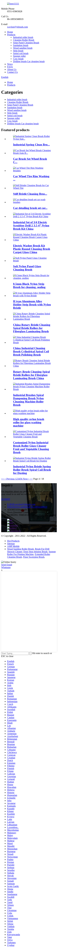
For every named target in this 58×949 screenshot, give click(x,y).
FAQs (10, 66)
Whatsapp (6, 567)
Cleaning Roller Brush (23, 40)
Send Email (6, 564)
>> (31, 479)
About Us (11, 69)
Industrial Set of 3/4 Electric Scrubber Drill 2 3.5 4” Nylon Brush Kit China (31, 225)
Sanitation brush (20, 45)
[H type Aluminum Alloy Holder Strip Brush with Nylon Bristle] (32, 295)
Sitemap (11, 543)
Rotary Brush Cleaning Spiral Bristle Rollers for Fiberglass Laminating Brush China (31, 375)
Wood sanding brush (22, 48)
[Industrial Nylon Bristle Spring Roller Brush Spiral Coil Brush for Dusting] (32, 461)
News (10, 64)
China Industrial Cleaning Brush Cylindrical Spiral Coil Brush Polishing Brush (31, 351)
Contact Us (12, 72)
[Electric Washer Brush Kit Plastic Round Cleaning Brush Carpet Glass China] (32, 240)
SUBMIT (5, 499)
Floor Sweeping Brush (33, 557)
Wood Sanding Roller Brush (20, 549)
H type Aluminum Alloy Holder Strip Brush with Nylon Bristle (32, 304)
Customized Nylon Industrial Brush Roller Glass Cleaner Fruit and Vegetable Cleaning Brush (31, 447)
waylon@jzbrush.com (17, 27)
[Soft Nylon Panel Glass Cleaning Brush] (32, 260)
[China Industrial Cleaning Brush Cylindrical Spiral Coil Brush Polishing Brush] (32, 342)
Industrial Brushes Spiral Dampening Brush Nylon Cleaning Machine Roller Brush (28, 399)
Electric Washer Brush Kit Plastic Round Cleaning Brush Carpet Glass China (31, 249)
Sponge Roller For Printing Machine (31, 553)
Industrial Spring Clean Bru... (31, 144)
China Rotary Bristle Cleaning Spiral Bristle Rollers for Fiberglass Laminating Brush (31, 328)
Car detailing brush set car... (30, 208)
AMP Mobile (13, 546)
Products (11, 34)
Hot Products (13, 541)
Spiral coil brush (20, 53)
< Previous (9, 479)
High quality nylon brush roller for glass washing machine (28, 422)
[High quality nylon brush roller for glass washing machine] (32, 413)
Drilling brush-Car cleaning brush (29, 61)
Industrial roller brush (23, 37)
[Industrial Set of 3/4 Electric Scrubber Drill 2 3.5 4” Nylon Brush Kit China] (32, 216)
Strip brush (18, 50)
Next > (26, 479)
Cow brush (18, 58)
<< (2, 479)
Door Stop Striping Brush (35, 551)
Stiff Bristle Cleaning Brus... (30, 193)
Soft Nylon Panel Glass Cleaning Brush (27, 268)
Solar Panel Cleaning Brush (26, 42)
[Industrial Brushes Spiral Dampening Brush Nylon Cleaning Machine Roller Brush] (32, 389)
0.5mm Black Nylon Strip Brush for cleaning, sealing (29, 285)
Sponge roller (19, 56)
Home (10, 32)
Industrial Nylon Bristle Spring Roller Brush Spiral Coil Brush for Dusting (32, 470)
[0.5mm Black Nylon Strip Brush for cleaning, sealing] (32, 278)
